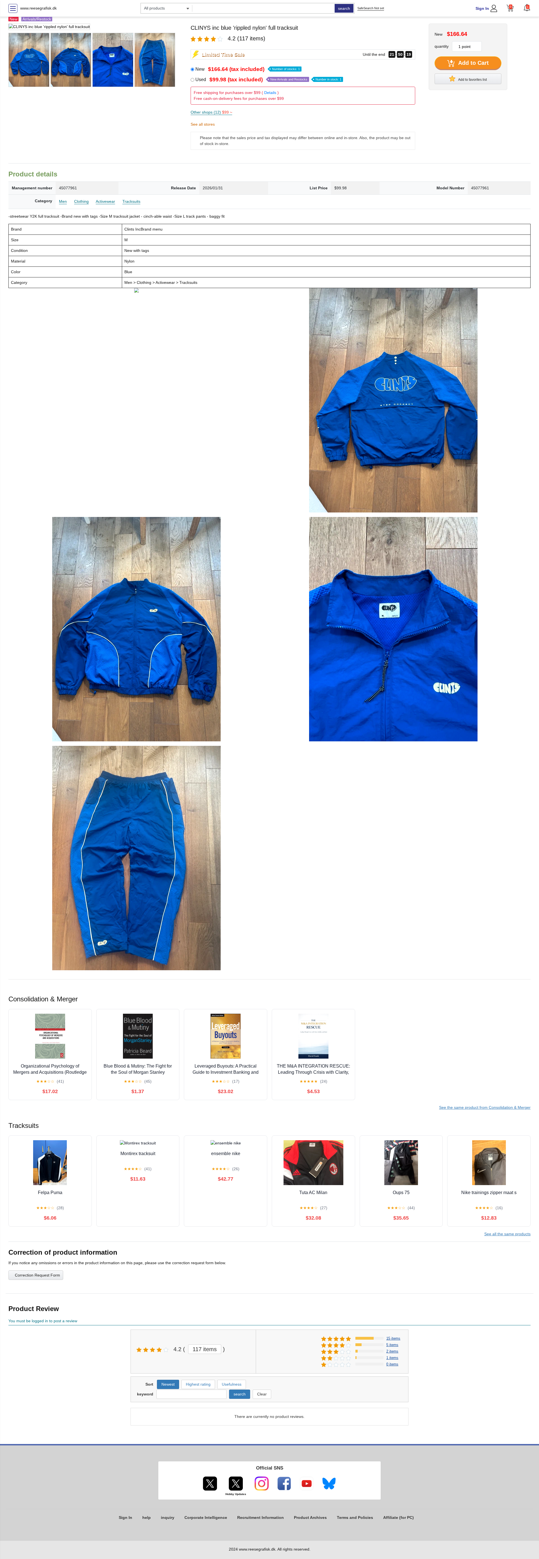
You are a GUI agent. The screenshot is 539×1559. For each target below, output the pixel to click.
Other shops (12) (211, 112)
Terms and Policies (355, 1517)
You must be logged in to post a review (42, 1321)
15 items (393, 1338)
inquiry (167, 1517)
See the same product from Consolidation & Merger (485, 1107)
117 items (205, 1349)
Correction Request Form (37, 1275)
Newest (168, 1384)
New (247, 69)
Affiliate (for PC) (398, 1517)
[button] (527, 7)
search (344, 8)
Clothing (81, 201)
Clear (262, 1394)
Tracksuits (131, 201)
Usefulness (231, 1384)
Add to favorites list (472, 80)
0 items (392, 1364)
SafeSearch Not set (370, 8)
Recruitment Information (260, 1517)
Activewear (105, 201)
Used (268, 79)
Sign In (482, 8)
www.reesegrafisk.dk (38, 8)
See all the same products (507, 1234)
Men (63, 201)
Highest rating (198, 1384)
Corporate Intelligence (205, 1517)
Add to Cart (473, 63)
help (146, 1517)
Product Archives (310, 1517)
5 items (392, 1345)
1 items (392, 1358)
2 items (392, 1351)
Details (270, 92)
